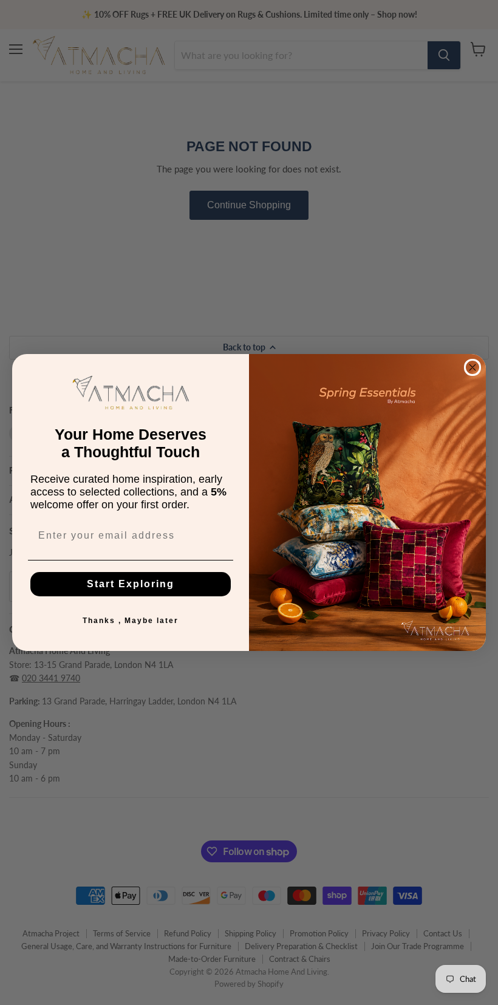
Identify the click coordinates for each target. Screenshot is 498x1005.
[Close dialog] (472, 367)
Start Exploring (130, 584)
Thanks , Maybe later (131, 620)
